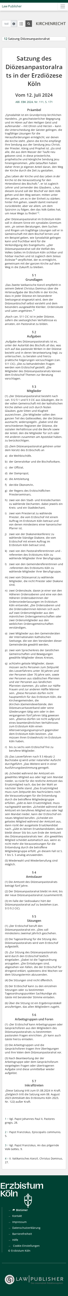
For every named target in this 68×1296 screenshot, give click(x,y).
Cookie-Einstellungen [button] (26, 1245)
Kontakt (17, 1216)
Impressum (19, 1222)
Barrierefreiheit (22, 1234)
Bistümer (22, 1210)
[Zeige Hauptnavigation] (62, 6)
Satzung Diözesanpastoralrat (27, 39)
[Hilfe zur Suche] (14, 23)
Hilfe (15, 1240)
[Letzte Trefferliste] (21, 23)
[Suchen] (28, 23)
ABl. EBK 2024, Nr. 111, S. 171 (34, 102)
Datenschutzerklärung (26, 1228)
